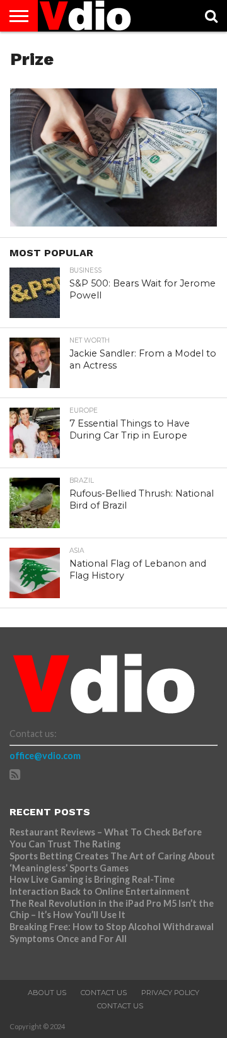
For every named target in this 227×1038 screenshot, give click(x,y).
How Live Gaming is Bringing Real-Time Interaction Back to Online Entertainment (100, 885)
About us (47, 992)
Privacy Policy (170, 992)
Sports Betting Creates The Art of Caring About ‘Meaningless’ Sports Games (112, 862)
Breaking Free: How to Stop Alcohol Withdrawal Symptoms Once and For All (111, 932)
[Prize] (113, 222)
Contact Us (104, 992)
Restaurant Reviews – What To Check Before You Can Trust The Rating (105, 838)
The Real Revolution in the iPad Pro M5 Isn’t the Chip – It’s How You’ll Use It (111, 909)
